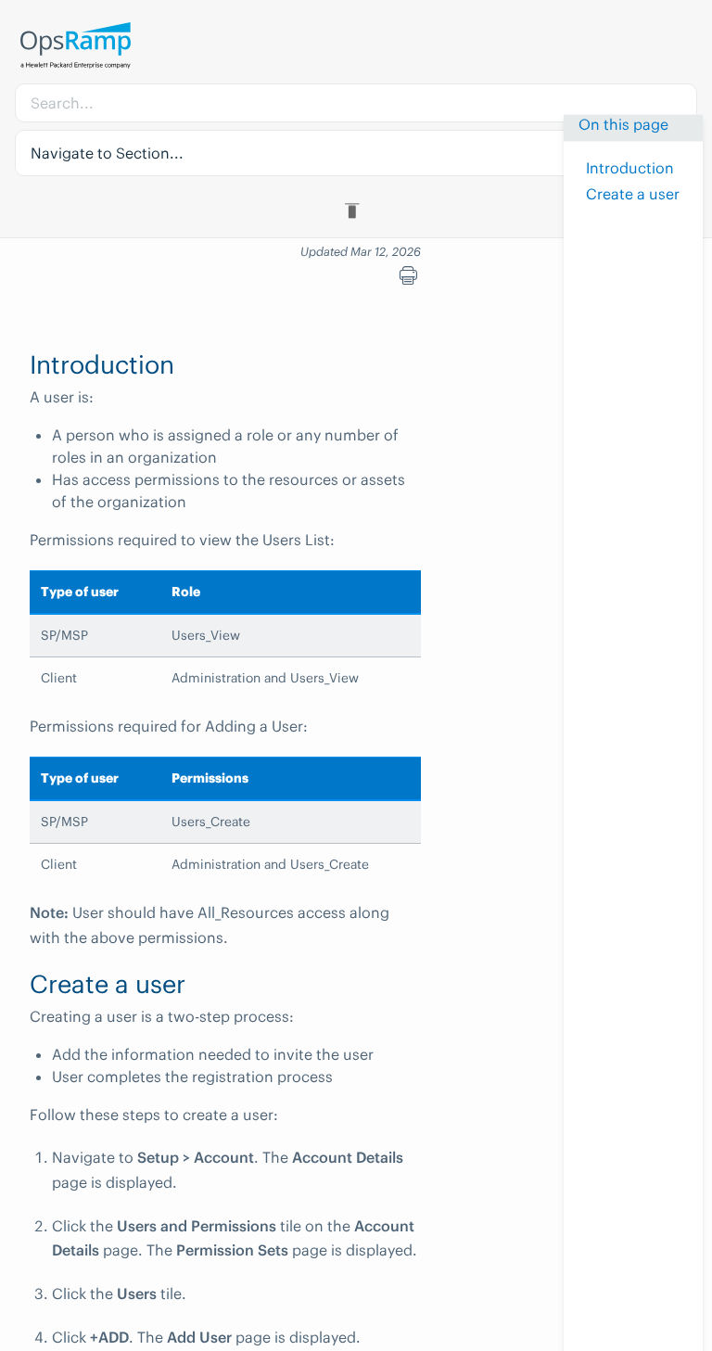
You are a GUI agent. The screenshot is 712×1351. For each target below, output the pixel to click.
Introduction (630, 168)
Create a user (633, 194)
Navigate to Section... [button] (107, 153)
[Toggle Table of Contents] (355, 210)
